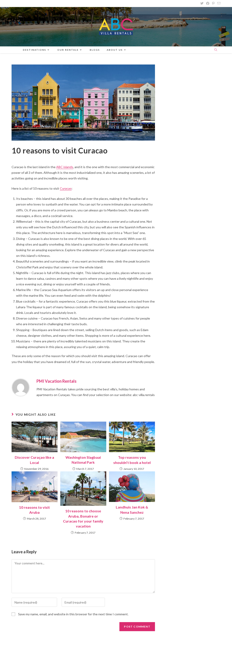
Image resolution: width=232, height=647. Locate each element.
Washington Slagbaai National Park (83, 459)
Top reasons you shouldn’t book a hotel (132, 459)
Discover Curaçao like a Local (34, 459)
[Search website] (216, 50)
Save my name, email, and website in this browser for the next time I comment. (73, 614)
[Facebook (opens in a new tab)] (208, 3)
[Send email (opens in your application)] (218, 3)
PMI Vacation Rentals (56, 381)
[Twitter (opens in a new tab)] (202, 3)
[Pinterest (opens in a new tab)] (213, 3)
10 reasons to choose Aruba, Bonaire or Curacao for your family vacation (83, 518)
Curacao (66, 188)
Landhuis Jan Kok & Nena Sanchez (132, 509)
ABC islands (64, 167)
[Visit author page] (21, 387)
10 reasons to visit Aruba (34, 509)
